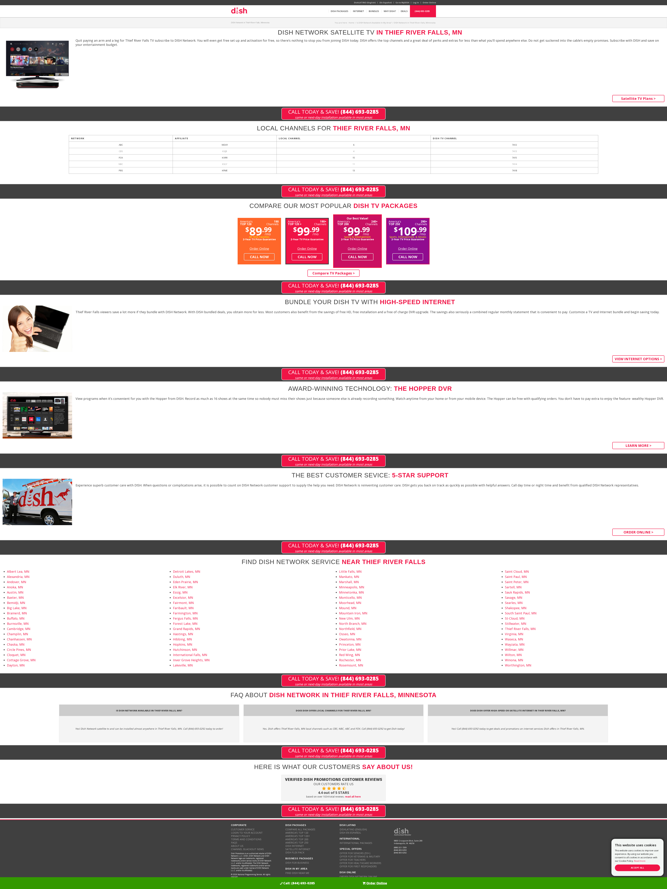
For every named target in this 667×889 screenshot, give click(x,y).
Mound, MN (347, 608)
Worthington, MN (518, 665)
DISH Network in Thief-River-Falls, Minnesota (250, 23)
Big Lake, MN (17, 608)
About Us (237, 846)
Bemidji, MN (16, 603)
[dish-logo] (239, 11)
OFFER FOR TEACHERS (353, 859)
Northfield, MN (350, 629)
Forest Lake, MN (185, 623)
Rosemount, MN (351, 665)
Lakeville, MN (183, 665)
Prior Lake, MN (350, 650)
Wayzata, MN (515, 644)
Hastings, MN (183, 634)
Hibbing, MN (182, 639)
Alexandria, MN (18, 577)
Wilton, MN (513, 655)
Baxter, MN (15, 597)
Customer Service (242, 829)
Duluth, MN (181, 577)
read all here (353, 796)
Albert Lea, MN (18, 571)
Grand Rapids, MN (186, 629)
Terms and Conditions (246, 839)
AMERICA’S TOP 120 (296, 832)
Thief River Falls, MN (520, 629)
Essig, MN (180, 592)
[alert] (637, 857)
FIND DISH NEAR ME (297, 873)
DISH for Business (297, 862)
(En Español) (385, 2)
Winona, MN (514, 660)
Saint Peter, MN (517, 582)
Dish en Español (350, 832)
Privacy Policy (240, 836)
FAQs (234, 842)
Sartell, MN (513, 587)
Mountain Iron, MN (353, 613)
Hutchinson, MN (185, 650)
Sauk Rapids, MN (517, 592)
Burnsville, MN (18, 623)
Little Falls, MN (350, 571)
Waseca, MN (514, 639)
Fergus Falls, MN (185, 618)
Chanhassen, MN (19, 639)
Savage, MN (513, 597)
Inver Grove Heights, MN (191, 660)
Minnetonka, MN (351, 592)
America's (295, 222)
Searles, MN (514, 603)
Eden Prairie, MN (185, 582)
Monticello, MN (350, 597)
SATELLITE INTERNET (297, 849)
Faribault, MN (183, 608)
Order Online (429, 2)
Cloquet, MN (16, 655)
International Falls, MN (190, 655)
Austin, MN (15, 592)
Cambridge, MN (18, 629)
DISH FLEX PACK (294, 852)
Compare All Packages (300, 829)
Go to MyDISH (402, 2)
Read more (640, 860)
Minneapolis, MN (351, 587)
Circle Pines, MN (19, 650)
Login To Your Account (247, 832)
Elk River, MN (183, 587)
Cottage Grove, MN (21, 660)
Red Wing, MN (349, 655)
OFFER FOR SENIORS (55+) (355, 853)
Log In (416, 2)
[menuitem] (339, 11)
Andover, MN (16, 582)
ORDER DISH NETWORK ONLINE (358, 876)
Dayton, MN (16, 665)
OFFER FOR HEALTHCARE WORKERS (360, 863)
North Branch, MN (353, 623)
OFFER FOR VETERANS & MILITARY (360, 856)
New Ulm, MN (349, 618)
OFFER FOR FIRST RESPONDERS (358, 866)
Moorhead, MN (350, 603)
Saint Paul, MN (516, 577)
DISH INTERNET (294, 846)
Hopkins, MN (182, 644)
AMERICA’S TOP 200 (296, 839)
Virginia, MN (514, 634)
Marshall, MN (349, 582)
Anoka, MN (15, 587)
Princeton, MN (350, 644)
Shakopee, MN (515, 608)
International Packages (356, 843)
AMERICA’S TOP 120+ (297, 836)
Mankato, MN (349, 577)
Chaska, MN (15, 644)
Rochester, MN (350, 660)
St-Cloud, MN (515, 618)
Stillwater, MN (515, 623)
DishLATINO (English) (365, 2)
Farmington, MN (185, 613)
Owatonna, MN (350, 639)
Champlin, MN (17, 634)
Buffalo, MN (15, 618)
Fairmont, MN (183, 603)
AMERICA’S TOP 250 (296, 842)
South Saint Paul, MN (521, 613)
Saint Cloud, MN (517, 571)
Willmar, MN (514, 650)
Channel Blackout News (247, 849)
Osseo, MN (347, 634)
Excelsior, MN (183, 597)
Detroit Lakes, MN (186, 571)
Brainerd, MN (17, 613)
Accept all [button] (637, 867)
